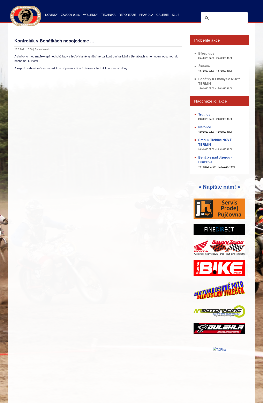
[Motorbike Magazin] (219, 268)
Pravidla (146, 15)
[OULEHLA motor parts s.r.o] (219, 329)
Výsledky (90, 15)
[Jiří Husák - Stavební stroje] (219, 209)
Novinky (51, 15)
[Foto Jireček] (219, 291)
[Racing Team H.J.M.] (219, 248)
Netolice (204, 127)
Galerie (162, 15)
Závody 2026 (70, 15)
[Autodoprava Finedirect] (219, 230)
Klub (175, 15)
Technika (108, 15)
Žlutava (204, 66)
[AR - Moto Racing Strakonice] (219, 312)
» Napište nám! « (219, 186)
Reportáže (127, 15)
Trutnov (204, 114)
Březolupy (206, 53)
